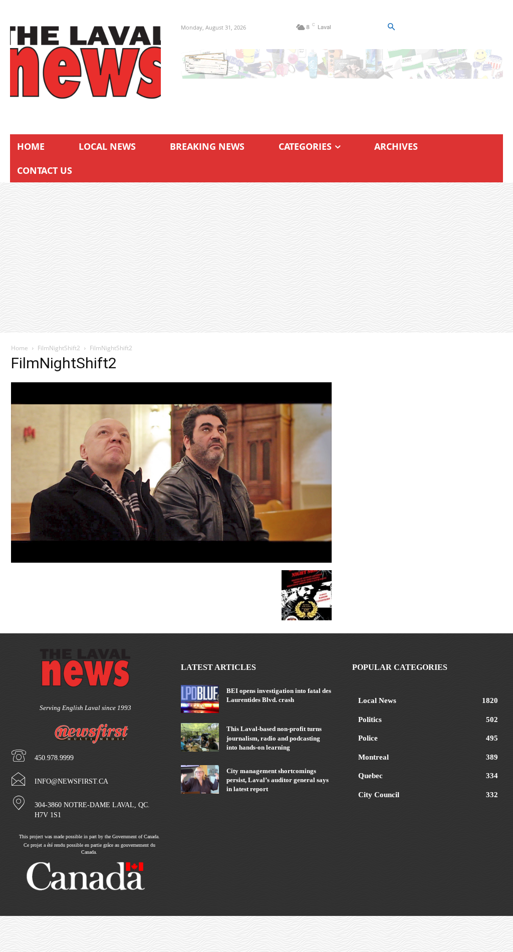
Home (19, 348)
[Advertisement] (256, 257)
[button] (390, 27)
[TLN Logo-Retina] (85, 62)
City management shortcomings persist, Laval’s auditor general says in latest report (277, 780)
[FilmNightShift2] (171, 560)
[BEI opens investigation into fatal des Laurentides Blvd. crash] (199, 699)
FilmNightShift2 (59, 348)
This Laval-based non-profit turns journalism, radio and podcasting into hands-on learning (274, 738)
